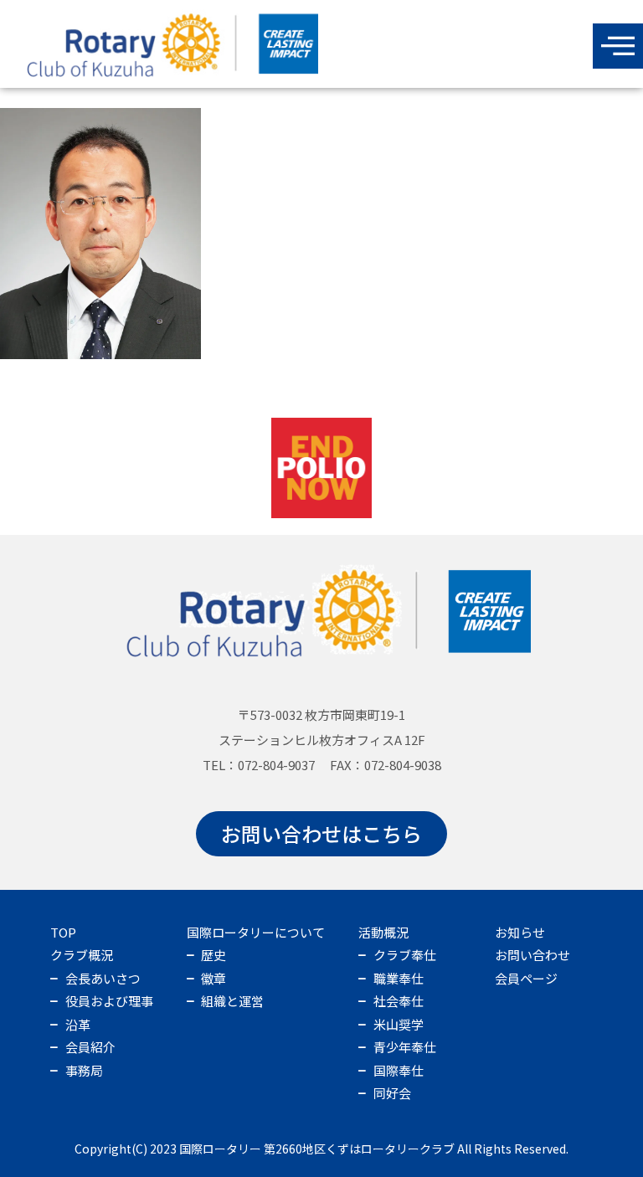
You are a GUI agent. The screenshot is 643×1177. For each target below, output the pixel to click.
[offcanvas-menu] (618, 46)
